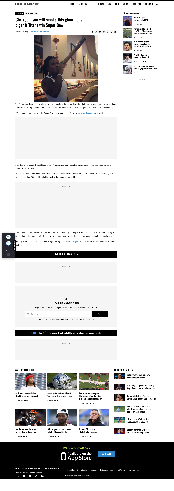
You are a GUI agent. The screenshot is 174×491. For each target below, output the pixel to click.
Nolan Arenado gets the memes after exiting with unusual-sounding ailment (142, 44)
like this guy (72, 241)
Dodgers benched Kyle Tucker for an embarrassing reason (139, 431)
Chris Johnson (32, 13)
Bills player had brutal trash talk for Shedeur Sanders (59, 430)
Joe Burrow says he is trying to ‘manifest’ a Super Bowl (27, 430)
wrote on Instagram (86, 113)
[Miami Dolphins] (8, 237)
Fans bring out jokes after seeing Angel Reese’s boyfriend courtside (141, 386)
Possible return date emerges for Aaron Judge (142, 56)
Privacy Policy (88, 319)
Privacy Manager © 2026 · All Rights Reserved (28, 472)
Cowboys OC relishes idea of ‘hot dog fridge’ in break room (59, 394)
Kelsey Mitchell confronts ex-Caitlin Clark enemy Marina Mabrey (141, 397)
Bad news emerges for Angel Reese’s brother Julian (138, 376)
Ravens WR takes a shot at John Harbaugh (88, 430)
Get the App (106, 453)
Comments (45, 32)
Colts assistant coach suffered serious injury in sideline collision (145, 67)
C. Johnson (9, 251)
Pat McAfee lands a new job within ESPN (141, 19)
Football (20, 13)
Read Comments (68, 254)
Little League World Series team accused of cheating (138, 420)
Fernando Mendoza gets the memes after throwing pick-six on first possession (90, 396)
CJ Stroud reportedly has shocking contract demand (26, 394)
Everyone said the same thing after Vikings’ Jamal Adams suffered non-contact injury (143, 31)
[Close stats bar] (8, 254)
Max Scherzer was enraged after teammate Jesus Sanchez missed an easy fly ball (139, 409)
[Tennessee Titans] (8, 243)
